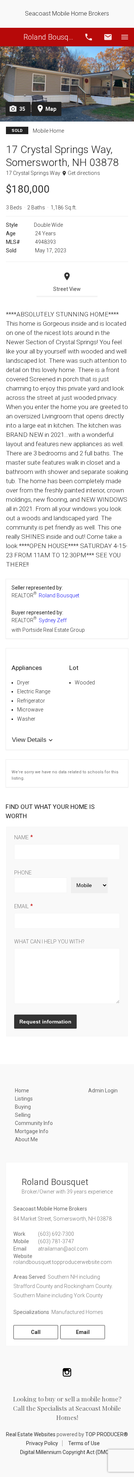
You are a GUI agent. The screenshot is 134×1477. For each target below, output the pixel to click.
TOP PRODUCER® (106, 1434)
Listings (24, 1099)
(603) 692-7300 (56, 1234)
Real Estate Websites (30, 1434)
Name (21, 837)
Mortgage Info (31, 1131)
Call (88, 37)
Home (22, 1090)
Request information (45, 1022)
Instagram (67, 1372)
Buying (23, 1107)
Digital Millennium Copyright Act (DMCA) (67, 1452)
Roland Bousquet (49, 37)
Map (50, 109)
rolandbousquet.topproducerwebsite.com (62, 1262)
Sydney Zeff (53, 620)
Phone (23, 873)
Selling (23, 1115)
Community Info (34, 1123)
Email (108, 37)
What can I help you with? (49, 942)
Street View (67, 289)
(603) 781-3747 (56, 1241)
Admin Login (103, 1090)
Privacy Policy (42, 1443)
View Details (29, 739)
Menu (124, 37)
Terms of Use (84, 1443)
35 (22, 109)
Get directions (84, 173)
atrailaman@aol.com (63, 1249)
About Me (26, 1139)
